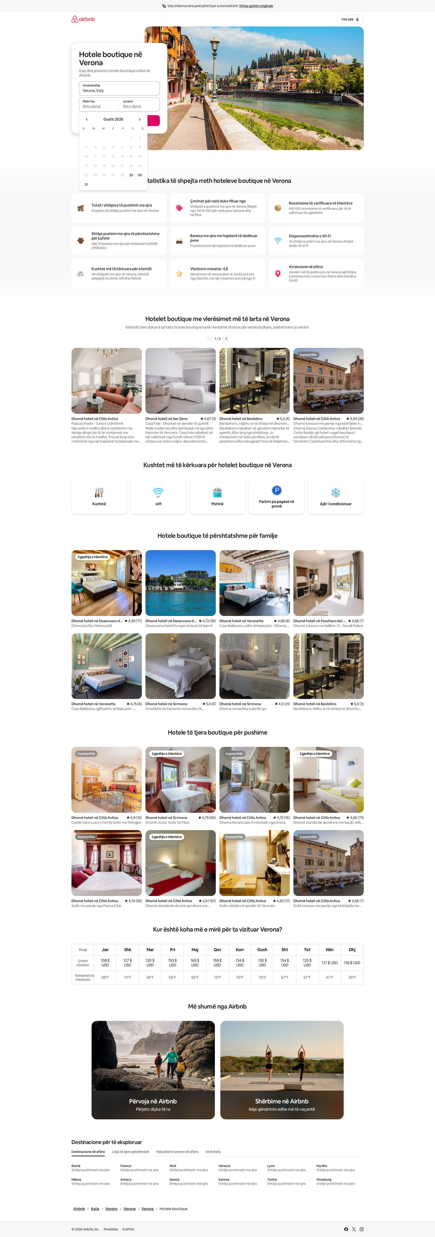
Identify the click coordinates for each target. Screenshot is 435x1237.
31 (86, 184)
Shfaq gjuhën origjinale (256, 6)
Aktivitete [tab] (213, 1152)
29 (131, 175)
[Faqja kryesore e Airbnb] (83, 19)
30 (140, 175)
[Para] (226, 338)
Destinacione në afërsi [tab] (88, 1152)
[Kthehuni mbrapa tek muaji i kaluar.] (87, 119)
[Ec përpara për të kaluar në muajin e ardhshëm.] (139, 119)
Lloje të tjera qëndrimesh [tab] (130, 1152)
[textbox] (99, 106)
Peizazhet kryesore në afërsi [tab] (177, 1152)
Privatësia (111, 1229)
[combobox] (119, 90)
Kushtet (128, 1229)
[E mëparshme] (209, 338)
